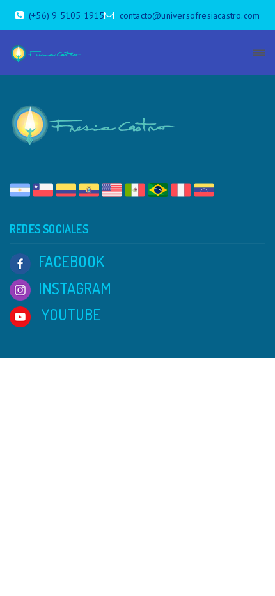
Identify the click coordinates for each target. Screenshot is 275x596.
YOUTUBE (69, 314)
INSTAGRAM (74, 288)
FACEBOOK (71, 261)
